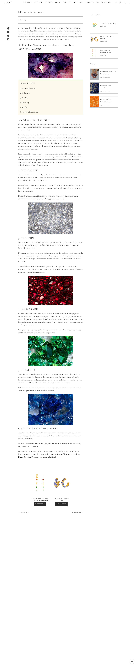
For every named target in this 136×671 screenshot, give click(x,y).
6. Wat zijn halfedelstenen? (29, 112)
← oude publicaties (23, 512)
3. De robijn (24, 98)
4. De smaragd (25, 102)
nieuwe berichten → (77, 512)
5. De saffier (24, 107)
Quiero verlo (40, 504)
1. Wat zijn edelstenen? (27, 88)
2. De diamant (25, 93)
